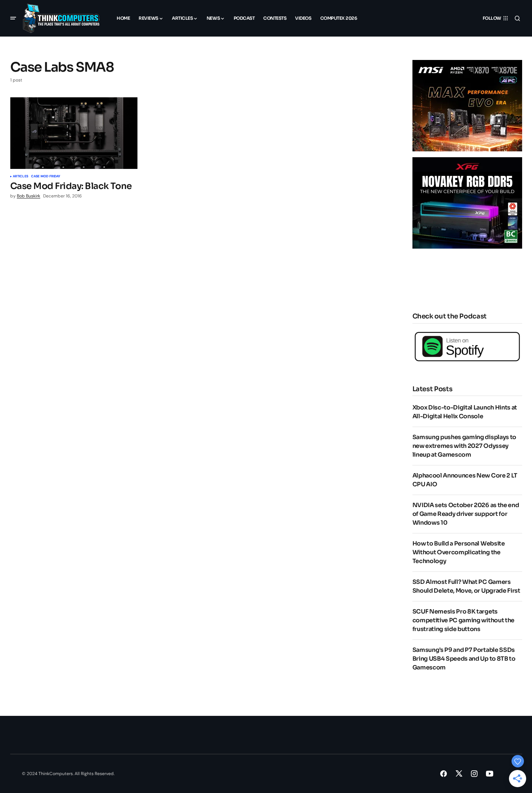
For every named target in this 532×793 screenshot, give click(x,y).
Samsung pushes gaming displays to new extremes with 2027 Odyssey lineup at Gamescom (464, 445)
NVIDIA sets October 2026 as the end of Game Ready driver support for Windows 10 (465, 513)
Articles (20, 176)
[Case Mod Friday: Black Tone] (73, 133)
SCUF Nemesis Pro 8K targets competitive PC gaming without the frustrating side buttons (463, 620)
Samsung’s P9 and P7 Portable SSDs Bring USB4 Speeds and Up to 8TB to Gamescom (464, 658)
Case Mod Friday (46, 176)
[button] (13, 18)
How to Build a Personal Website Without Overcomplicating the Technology (458, 552)
